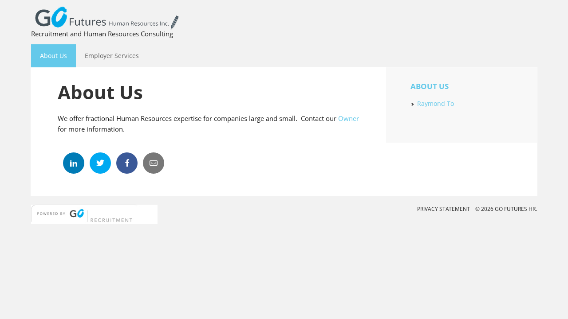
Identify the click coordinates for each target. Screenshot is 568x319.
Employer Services (107, 55)
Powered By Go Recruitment (94, 217)
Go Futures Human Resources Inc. (284, 17)
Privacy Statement (443, 209)
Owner (348, 118)
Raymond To (435, 103)
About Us (49, 55)
